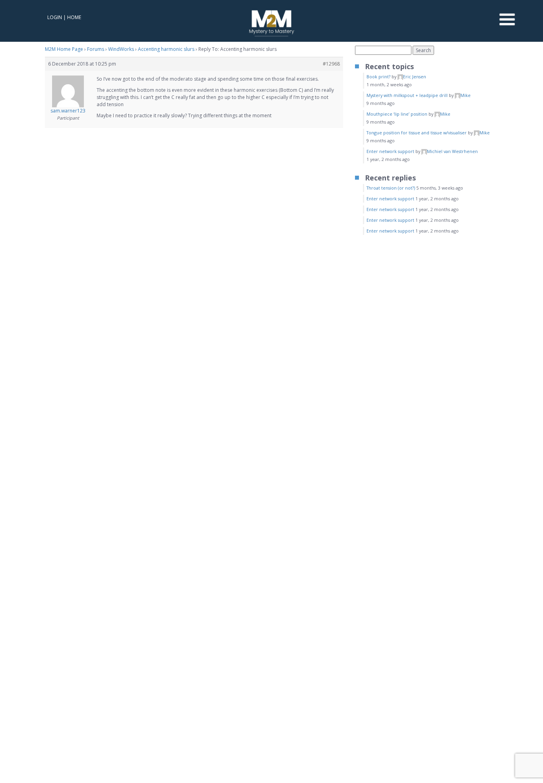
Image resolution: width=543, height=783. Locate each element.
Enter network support (390, 151)
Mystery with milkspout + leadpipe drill (407, 95)
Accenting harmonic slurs (166, 49)
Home (74, 17)
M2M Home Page (64, 49)
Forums (95, 49)
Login (54, 17)
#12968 (331, 63)
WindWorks (121, 49)
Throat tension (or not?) (391, 188)
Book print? (378, 76)
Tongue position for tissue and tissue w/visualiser (417, 133)
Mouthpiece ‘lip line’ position (397, 114)
